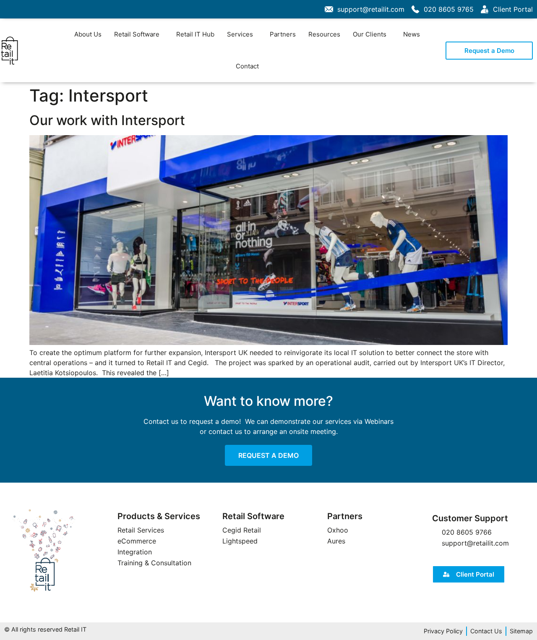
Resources (324, 34)
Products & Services (158, 516)
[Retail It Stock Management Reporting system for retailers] (44, 551)
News (411, 34)
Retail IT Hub (195, 34)
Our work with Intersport (107, 120)
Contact (247, 66)
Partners (283, 34)
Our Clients (369, 34)
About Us (88, 34)
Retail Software (136, 34)
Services (240, 34)
